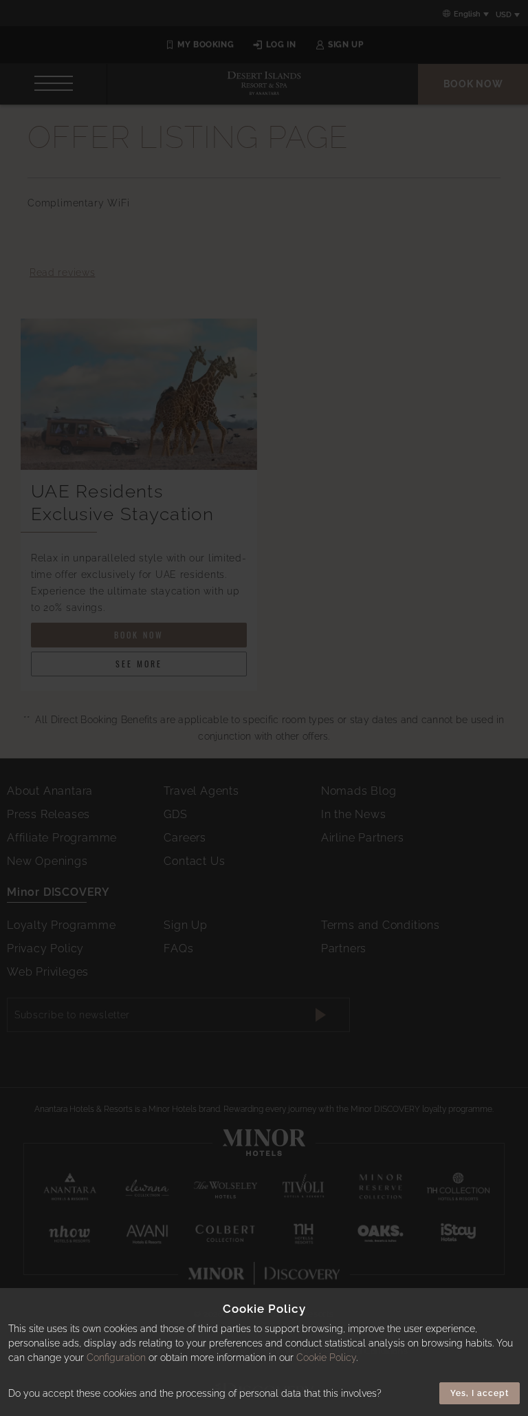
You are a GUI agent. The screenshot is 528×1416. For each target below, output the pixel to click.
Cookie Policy (326, 1357)
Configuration (116, 1357)
